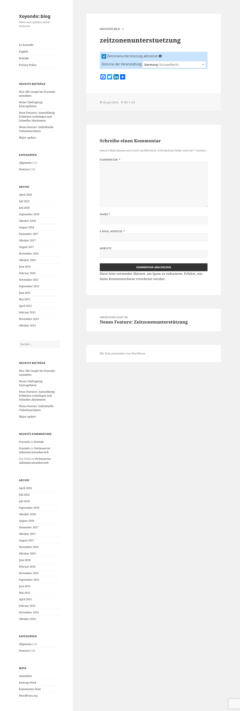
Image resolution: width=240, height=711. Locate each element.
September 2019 (29, 214)
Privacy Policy (28, 65)
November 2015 (29, 279)
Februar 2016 (27, 273)
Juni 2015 (25, 293)
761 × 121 (129, 102)
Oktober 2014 (27, 325)
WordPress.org (28, 695)
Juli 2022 (24, 201)
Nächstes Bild (110, 29)
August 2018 (26, 227)
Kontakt (24, 58)
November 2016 (29, 253)
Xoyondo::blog (34, 16)
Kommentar (110, 159)
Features (24, 169)
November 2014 (29, 319)
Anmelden (25, 676)
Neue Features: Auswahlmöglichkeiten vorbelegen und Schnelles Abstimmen (37, 116)
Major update (27, 137)
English (23, 51)
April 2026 (25, 194)
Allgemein (25, 163)
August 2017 (26, 247)
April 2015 (25, 306)
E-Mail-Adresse (112, 231)
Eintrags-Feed (27, 682)
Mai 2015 (24, 299)
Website (106, 248)
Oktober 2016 (27, 260)
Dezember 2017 (29, 234)
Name (105, 214)
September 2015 (29, 286)
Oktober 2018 (27, 221)
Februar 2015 (27, 312)
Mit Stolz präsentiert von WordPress (122, 353)
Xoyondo (24, 442)
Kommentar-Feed (30, 689)
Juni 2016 (25, 266)
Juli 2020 (24, 208)
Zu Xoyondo (26, 45)
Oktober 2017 (27, 240)
